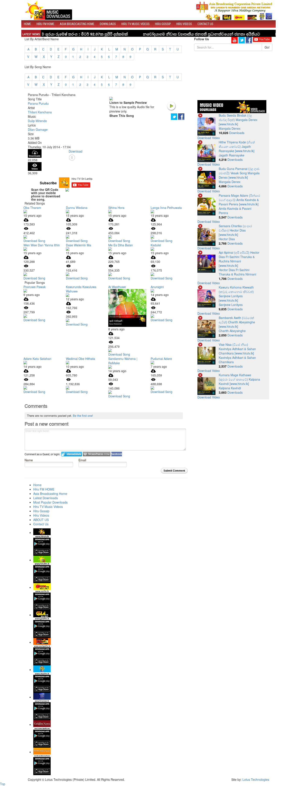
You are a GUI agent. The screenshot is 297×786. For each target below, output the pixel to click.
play (171, 105)
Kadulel (156, 245)
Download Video (208, 138)
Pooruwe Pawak (34, 287)
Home (27, 24)
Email (82, 460)
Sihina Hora (116, 207)
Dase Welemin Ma (78, 245)
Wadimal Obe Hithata (80, 358)
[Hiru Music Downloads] (48, 9)
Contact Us (205, 24)
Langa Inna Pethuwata (166, 207)
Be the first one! (83, 415)
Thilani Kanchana (40, 112)
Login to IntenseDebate (71, 454)
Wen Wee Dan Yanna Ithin (41, 245)
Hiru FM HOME (45, 24)
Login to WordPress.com (96, 454)
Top (2, 784)
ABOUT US (41, 519)
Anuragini (157, 287)
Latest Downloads (45, 498)
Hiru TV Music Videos (135, 24)
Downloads (108, 24)
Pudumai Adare (161, 358)
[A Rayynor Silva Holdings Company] (234, 11)
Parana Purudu (38, 103)
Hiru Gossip (163, 24)
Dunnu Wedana (76, 207)
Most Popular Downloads (50, 502)
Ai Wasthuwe (117, 287)
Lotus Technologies (255, 779)
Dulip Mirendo (37, 121)
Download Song (34, 240)
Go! (267, 47)
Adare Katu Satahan (37, 358)
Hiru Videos (184, 24)
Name (29, 460)
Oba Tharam (32, 207)
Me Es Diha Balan (120, 245)
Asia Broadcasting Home (77, 24)
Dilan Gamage (38, 129)
